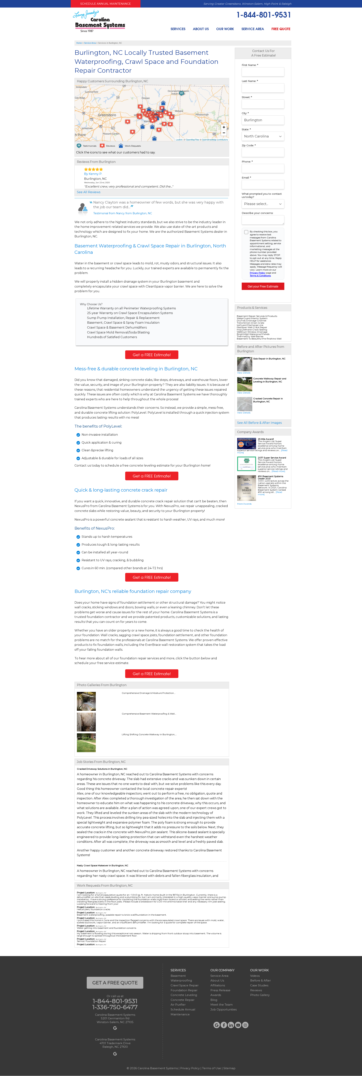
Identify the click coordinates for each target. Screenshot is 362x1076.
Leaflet (179, 139)
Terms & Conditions (260, 275)
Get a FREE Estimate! (152, 354)
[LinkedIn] (231, 1025)
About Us (201, 28)
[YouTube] (238, 1025)
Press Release (220, 990)
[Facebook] (224, 1025)
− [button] (224, 132)
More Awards (244, 503)
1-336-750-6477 (115, 1007)
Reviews (256, 990)
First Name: (250, 64)
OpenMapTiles (192, 139)
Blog (213, 1000)
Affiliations (217, 985)
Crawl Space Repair (185, 985)
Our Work (225, 28)
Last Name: (250, 80)
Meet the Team (221, 1004)
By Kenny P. (93, 174)
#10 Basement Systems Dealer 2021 (270, 477)
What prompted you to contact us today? (262, 195)
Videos (255, 976)
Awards (215, 995)
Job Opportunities (223, 1009)
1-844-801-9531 (263, 14)
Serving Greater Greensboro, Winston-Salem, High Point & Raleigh (247, 3)
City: (245, 113)
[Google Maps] (216, 1025)
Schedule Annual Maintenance (105, 3)
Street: (247, 97)
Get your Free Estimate (263, 286)
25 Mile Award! (266, 439)
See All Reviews (88, 192)
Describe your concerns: (257, 212)
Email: (246, 177)
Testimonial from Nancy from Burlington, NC (122, 213)
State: (246, 129)
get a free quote (115, 982)
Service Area (253, 28)
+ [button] (224, 127)
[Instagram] (245, 1025)
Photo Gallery (260, 995)
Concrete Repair (182, 1000)
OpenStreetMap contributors (215, 139)
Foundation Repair (184, 990)
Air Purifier (178, 1004)
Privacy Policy (257, 272)
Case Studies (259, 985)
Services (178, 28)
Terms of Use (211, 1068)
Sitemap (229, 1068)
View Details (243, 372)
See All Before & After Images (259, 423)
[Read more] (278, 471)
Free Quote (281, 28)
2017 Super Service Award (272, 457)
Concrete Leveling (184, 995)
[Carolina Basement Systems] (99, 20)
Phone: (247, 161)
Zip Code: (249, 145)
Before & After (260, 980)
